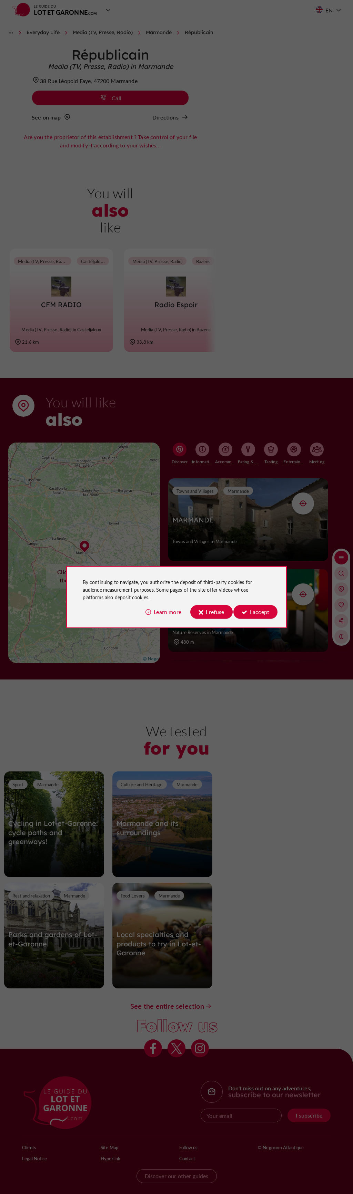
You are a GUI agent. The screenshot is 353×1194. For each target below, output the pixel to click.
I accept (259, 611)
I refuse (215, 611)
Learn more (167, 611)
